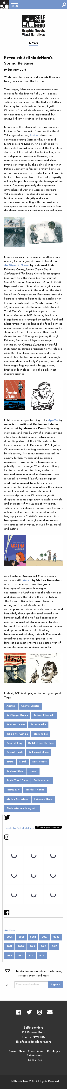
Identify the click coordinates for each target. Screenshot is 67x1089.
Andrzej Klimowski (44, 715)
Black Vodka (41, 734)
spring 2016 (13, 790)
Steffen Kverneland (17, 799)
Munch (23, 762)
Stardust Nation (35, 790)
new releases (39, 762)
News (22, 1051)
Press (31, 1051)
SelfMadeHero (42, 780)
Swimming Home (43, 799)
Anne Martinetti (16, 724)
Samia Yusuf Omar (17, 780)
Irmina (10, 762)
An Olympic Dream (17, 715)
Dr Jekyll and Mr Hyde (41, 743)
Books (12, 1051)
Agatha (11, 706)
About (41, 1051)
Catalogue (53, 1051)
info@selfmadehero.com (35, 1042)
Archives (10, 930)
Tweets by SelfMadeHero (19, 828)
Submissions (34, 1055)
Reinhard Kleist (15, 771)
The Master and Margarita (22, 808)
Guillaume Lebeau (38, 752)
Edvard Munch (15, 752)
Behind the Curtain (17, 734)
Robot (33, 771)
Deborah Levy (14, 743)
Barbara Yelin (38, 724)
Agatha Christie (30, 706)
